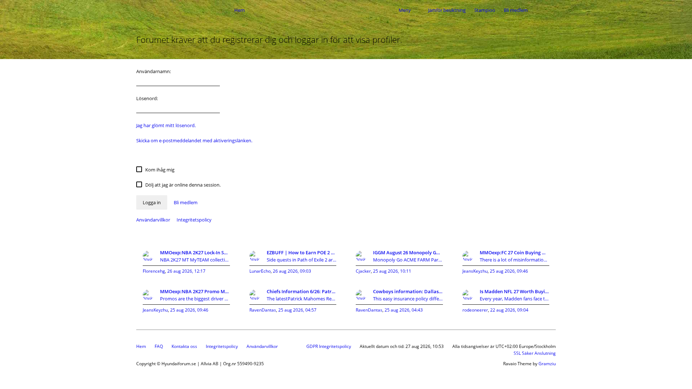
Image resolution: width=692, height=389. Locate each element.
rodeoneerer (475, 310)
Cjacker (363, 271)
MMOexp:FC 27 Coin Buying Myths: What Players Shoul (515, 252)
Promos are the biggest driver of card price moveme (195, 298)
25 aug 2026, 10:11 (392, 271)
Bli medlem (516, 10)
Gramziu (547, 364)
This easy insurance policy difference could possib (408, 298)
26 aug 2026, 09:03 (292, 271)
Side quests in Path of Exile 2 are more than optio (302, 259)
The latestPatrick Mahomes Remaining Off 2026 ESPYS (302, 298)
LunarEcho (260, 271)
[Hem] (183, 10)
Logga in (152, 202)
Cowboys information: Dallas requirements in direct (408, 291)
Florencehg (154, 271)
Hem (141, 346)
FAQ (159, 346)
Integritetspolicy (194, 219)
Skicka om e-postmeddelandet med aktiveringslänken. (194, 140)
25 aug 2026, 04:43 (404, 310)
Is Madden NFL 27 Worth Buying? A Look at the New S (515, 291)
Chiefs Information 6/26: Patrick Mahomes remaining (302, 291)
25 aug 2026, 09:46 (509, 271)
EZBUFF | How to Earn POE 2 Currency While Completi (302, 252)
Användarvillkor (153, 219)
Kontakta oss (184, 346)
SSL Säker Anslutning (535, 353)
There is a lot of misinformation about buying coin (515, 259)
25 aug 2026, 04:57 (297, 310)
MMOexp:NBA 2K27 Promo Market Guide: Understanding (195, 291)
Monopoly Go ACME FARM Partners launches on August (408, 259)
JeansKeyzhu (475, 271)
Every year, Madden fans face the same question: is (515, 298)
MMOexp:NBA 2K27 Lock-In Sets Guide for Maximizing (195, 252)
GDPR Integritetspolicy (328, 346)
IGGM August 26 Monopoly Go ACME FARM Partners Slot (408, 252)
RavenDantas (262, 310)
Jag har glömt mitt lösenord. (166, 125)
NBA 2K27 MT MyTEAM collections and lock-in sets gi (195, 259)
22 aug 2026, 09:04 (509, 310)
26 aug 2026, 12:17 (186, 271)
